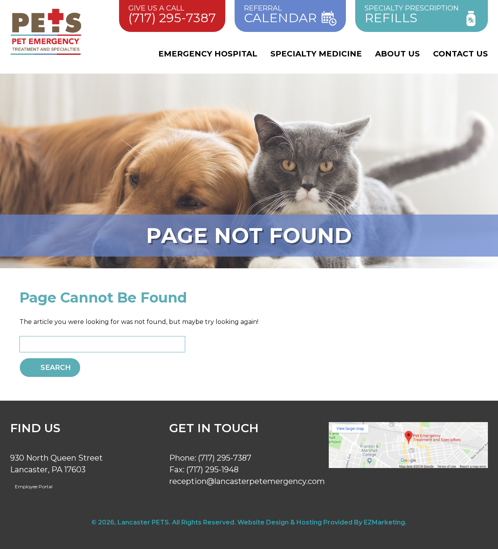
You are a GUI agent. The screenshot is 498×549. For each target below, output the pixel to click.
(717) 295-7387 (224, 458)
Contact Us (460, 53)
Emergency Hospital (207, 53)
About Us (397, 53)
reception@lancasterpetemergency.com (247, 481)
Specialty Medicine (316, 53)
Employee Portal (33, 486)
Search (55, 367)
